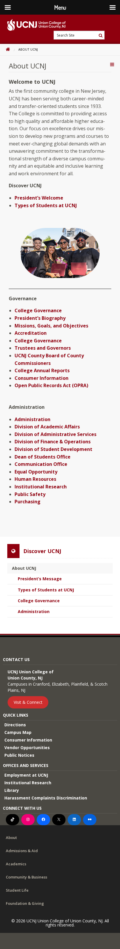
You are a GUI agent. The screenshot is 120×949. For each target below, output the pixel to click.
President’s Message (40, 578)
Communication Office (41, 464)
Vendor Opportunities (27, 747)
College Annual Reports (42, 370)
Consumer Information (41, 378)
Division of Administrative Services (55, 434)
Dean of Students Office (42, 457)
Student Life (17, 890)
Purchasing (27, 501)
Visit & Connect (28, 702)
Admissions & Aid (22, 850)
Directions (15, 724)
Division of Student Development (53, 449)
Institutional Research (41, 486)
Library (11, 790)
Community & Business (26, 877)
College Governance (38, 310)
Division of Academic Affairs (47, 426)
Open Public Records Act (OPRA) (51, 385)
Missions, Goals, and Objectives (51, 325)
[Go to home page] (33, 25)
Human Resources (35, 479)
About (11, 837)
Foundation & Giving (25, 903)
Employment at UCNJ (26, 775)
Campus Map (17, 732)
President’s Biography (40, 318)
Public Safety (30, 494)
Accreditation (31, 333)
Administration (32, 419)
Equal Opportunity (36, 472)
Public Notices (19, 755)
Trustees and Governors (43, 348)
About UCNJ (24, 568)
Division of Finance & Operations (53, 441)
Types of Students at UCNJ (46, 205)
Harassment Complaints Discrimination (45, 798)
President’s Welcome (39, 198)
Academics (16, 863)
